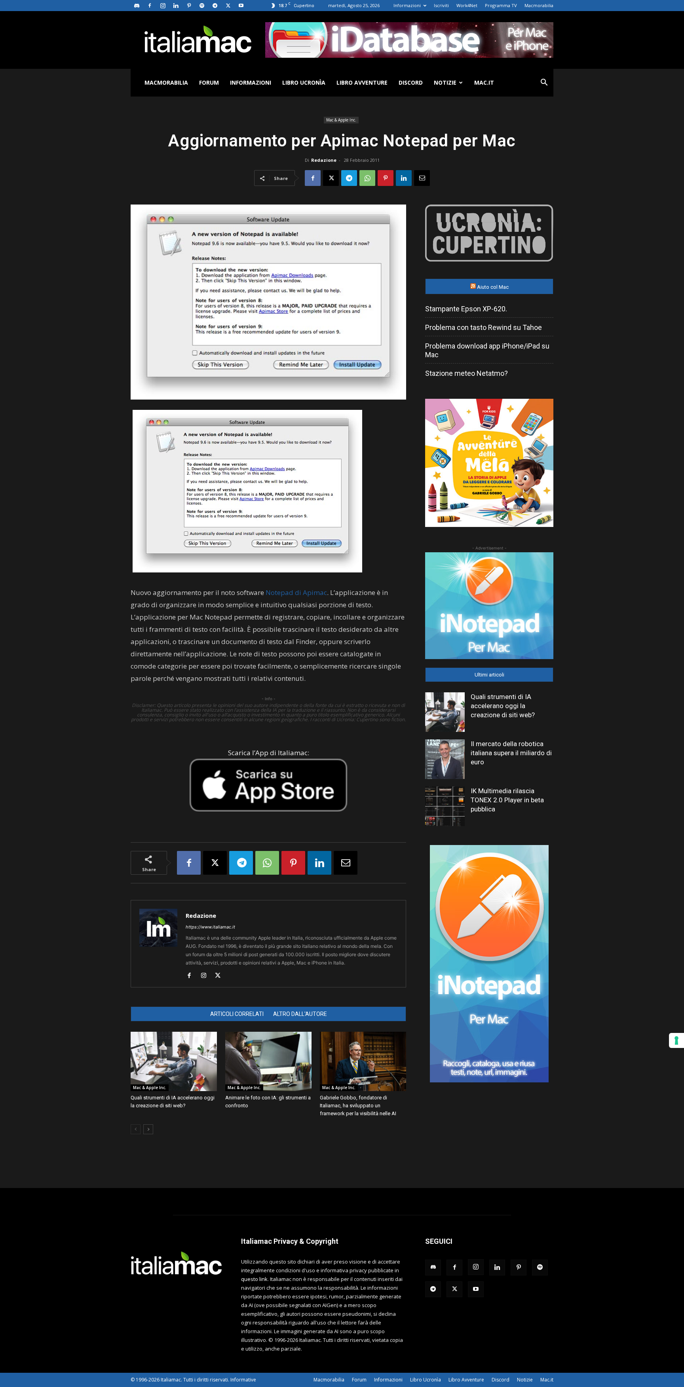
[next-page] (148, 1129)
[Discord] (136, 5)
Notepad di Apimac (296, 592)
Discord (411, 82)
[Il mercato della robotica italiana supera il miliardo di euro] (445, 759)
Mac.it (484, 82)
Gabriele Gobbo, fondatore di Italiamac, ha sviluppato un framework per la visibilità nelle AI (358, 1105)
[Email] (422, 178)
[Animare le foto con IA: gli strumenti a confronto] (268, 1061)
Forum (209, 82)
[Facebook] (150, 5)
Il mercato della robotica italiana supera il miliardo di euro (511, 753)
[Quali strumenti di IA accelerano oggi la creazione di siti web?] (174, 1061)
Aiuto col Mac (493, 287)
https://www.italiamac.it (210, 927)
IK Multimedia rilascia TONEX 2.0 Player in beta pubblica (507, 800)
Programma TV (501, 5)
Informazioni (407, 5)
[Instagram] (163, 5)
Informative (243, 1379)
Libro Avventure (362, 82)
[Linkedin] (176, 5)
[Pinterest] (189, 5)
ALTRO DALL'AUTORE (300, 1014)
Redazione (323, 160)
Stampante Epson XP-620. (466, 309)
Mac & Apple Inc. (341, 120)
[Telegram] (215, 5)
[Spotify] (202, 5)
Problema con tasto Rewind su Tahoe (483, 327)
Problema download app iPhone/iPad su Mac (487, 350)
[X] (228, 5)
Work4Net (466, 5)
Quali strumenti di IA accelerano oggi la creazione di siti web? (503, 706)
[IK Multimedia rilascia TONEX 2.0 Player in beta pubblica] (445, 806)
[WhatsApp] (367, 178)
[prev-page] (136, 1129)
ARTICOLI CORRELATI (237, 1014)
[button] (543, 83)
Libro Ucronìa (303, 82)
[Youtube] (241, 5)
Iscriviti (441, 5)
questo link (254, 1279)
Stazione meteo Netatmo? (466, 373)
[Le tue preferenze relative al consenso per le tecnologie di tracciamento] (676, 1040)
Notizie (445, 82)
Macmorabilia (538, 5)
